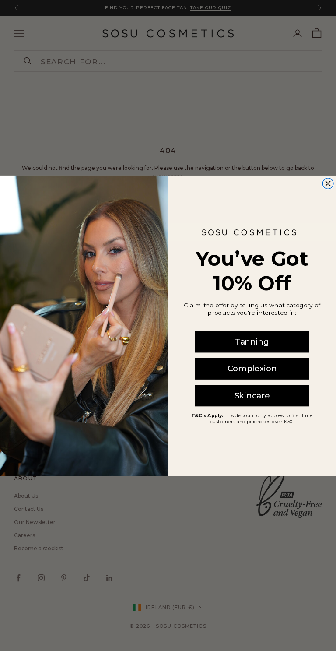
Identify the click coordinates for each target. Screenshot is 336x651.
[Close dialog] (327, 183)
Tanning (252, 341)
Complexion (252, 368)
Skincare (252, 395)
